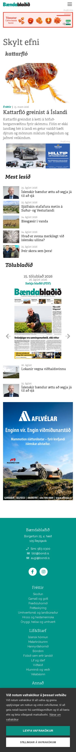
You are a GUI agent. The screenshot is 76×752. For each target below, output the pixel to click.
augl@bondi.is (40, 558)
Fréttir (7, 107)
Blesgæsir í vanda (34, 221)
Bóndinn (38, 651)
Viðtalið (38, 665)
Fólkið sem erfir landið (38, 655)
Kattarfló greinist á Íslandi (35, 112)
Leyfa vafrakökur (38, 730)
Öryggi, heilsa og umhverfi (38, 621)
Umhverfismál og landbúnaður (38, 612)
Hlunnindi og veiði (38, 669)
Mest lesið (17, 176)
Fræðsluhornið (38, 603)
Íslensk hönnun (38, 637)
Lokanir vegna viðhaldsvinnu (43, 369)
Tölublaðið (19, 265)
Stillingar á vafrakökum (38, 742)
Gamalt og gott (38, 598)
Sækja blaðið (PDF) (38, 283)
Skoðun (38, 594)
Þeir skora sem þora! (36, 251)
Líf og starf (38, 660)
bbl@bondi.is (40, 553)
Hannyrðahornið (38, 646)
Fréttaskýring (38, 608)
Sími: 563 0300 (40, 548)
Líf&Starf (37, 630)
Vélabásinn (38, 674)
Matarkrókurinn (38, 641)
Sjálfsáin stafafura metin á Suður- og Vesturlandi (42, 208)
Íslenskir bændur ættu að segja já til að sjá (46, 194)
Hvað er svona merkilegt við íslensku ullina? (42, 238)
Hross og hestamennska (38, 617)
